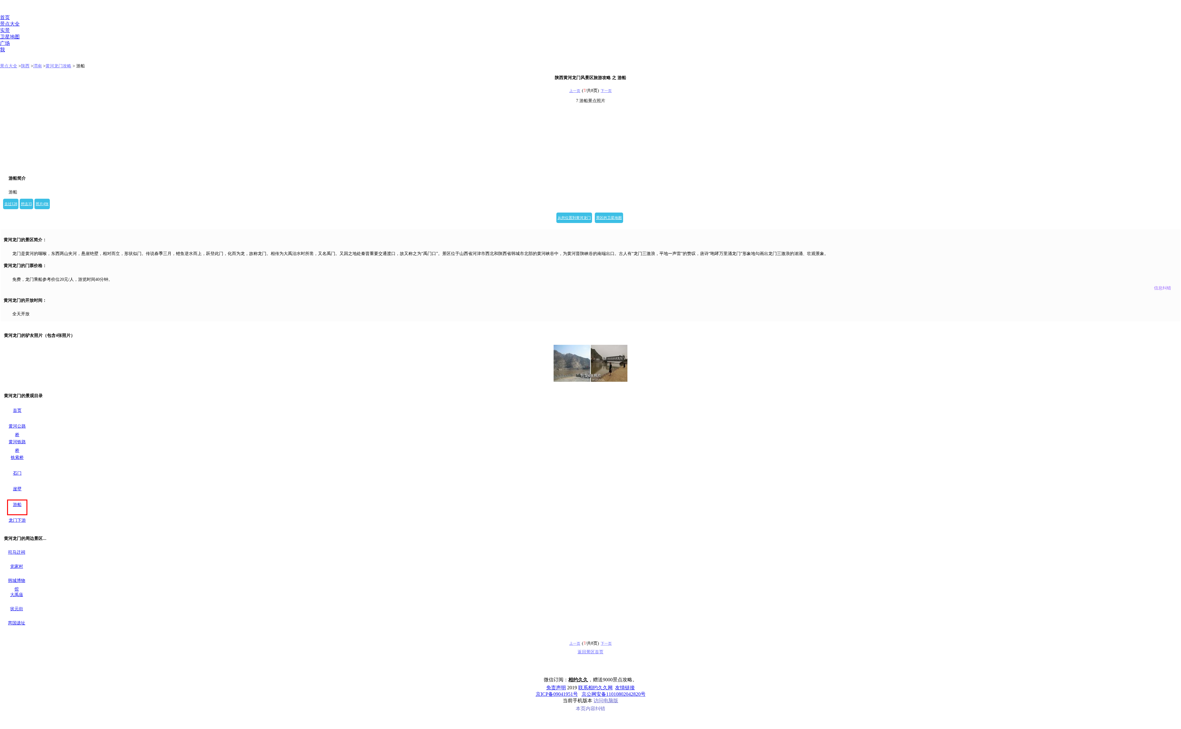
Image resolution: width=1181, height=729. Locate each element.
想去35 (26, 204)
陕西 (25, 66)
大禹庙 (16, 594)
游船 (17, 504)
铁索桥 (17, 457)
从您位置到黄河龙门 (574, 218)
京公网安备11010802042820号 (614, 694)
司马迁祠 (16, 552)
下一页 (606, 91)
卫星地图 (10, 36)
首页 (5, 17)
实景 (5, 30)
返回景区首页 (590, 652)
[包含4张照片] (590, 363)
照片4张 (42, 204)
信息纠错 (1162, 288)
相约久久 (578, 679)
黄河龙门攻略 (58, 66)
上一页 (574, 91)
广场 (5, 43)
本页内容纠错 (590, 708)
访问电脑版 (606, 700)
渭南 (37, 66)
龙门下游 (17, 520)
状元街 (16, 609)
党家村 (16, 566)
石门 (17, 473)
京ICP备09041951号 (557, 694)
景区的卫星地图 (609, 218)
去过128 (10, 204)
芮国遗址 (16, 623)
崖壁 (17, 489)
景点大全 (10, 23)
